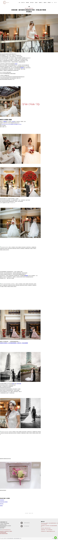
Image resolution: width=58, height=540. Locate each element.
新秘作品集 (26, 8)
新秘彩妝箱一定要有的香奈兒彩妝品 (45, 528)
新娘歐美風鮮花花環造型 (3, 501)
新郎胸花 (1, 505)
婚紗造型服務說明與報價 (3, 533)
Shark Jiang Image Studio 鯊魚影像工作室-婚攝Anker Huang (11, 124)
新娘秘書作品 (2, 531)
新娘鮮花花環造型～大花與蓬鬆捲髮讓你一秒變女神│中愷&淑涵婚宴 (14, 343)
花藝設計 (10, 531)
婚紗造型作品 (7, 531)
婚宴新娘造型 (31, 8)
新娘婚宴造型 (2, 499)
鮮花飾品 (13, 121)
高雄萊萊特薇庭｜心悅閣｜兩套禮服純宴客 (46, 529)
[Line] (55, 537)
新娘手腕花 (1, 503)
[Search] (52, 2)
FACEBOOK (26, 526)
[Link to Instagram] (54, 2)
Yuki (32, 513)
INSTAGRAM (27, 522)
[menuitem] (19, 2)
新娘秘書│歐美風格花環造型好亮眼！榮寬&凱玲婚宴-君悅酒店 (29, 11)
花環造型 (16, 63)
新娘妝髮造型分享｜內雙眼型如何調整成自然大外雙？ (48, 531)
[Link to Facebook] (56, 2)
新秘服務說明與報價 (3, 532)
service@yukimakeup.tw (6, 529)
